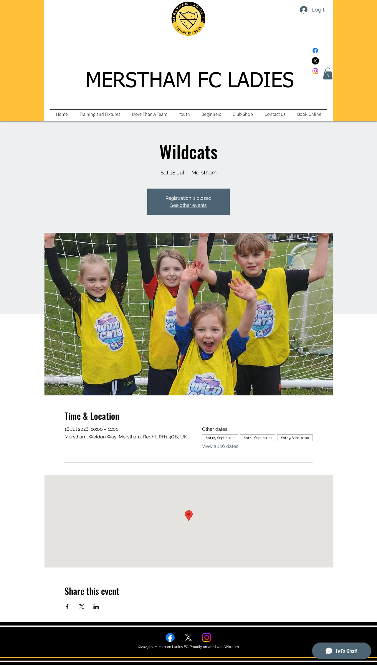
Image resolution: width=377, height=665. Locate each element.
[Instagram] (315, 71)
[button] (328, 73)
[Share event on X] (82, 606)
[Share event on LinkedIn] (96, 606)
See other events (188, 205)
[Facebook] (315, 50)
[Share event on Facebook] (67, 606)
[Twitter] (315, 61)
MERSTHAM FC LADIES (189, 81)
